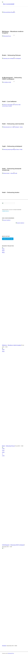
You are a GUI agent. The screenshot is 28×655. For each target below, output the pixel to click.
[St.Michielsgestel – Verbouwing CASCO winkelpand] (14, 58)
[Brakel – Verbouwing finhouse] (14, 36)
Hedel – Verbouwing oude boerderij (13, 124)
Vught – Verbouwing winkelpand (12, 146)
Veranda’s (4, 645)
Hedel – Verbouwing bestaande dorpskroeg (11, 169)
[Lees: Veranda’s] (3, 548)
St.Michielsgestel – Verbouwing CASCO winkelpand (12, 78)
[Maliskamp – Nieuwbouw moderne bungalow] (14, 12)
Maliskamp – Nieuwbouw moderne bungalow (12, 32)
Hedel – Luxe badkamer (9, 101)
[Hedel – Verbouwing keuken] (14, 173)
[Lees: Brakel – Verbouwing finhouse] (3, 351)
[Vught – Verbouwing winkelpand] (14, 127)
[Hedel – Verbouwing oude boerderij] (14, 106)
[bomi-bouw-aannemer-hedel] (11, 4)
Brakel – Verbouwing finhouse (11, 55)
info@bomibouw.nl (5, 211)
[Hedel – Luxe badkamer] (14, 82)
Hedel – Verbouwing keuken (10, 192)
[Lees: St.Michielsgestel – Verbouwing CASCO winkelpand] (3, 455)
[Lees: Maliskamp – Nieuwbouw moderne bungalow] (3, 252)
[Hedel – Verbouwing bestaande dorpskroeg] (14, 149)
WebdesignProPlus (11, 653)
